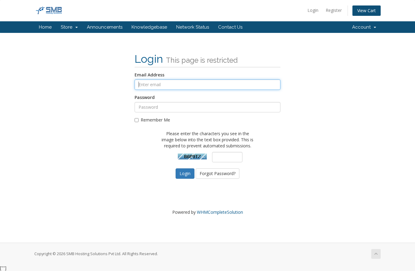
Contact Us (230, 27)
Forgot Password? (217, 173)
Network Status (192, 27)
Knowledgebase (149, 27)
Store (68, 27)
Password (145, 97)
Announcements (104, 27)
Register (334, 10)
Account (362, 27)
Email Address (149, 75)
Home (45, 27)
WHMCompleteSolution (220, 212)
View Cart (366, 10)
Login (312, 10)
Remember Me (155, 120)
